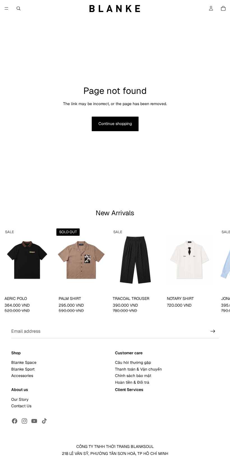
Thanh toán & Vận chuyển (138, 369)
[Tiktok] (44, 421)
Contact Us (21, 405)
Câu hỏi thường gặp (133, 362)
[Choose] (45, 285)
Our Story (20, 399)
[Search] (18, 8)
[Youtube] (34, 421)
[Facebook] (14, 421)
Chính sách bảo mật (133, 375)
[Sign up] (213, 331)
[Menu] (6, 8)
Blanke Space (23, 362)
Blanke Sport (22, 369)
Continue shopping (115, 123)
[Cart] (223, 8)
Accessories (22, 375)
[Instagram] (24, 421)
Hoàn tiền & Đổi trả (132, 382)
